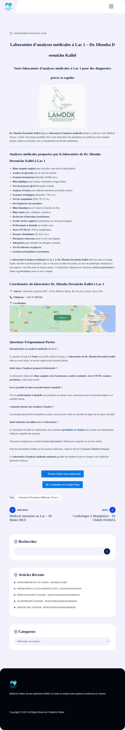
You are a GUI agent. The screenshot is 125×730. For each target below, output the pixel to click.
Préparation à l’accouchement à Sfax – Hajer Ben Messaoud (49, 589)
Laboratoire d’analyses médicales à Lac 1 (38, 497)
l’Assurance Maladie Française (94, 449)
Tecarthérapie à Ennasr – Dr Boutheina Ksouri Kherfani (47, 601)
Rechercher (28, 541)
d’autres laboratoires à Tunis (55, 441)
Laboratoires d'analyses (26, 33)
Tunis (43, 33)
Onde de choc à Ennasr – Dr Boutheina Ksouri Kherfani (46, 607)
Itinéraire (62, 318)
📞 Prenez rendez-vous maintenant (62, 474)
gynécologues (24, 271)
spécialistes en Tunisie (73, 429)
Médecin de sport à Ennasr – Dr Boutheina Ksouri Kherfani (48, 595)
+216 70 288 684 (34, 297)
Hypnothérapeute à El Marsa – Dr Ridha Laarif (42, 582)
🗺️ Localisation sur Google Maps (62, 484)
